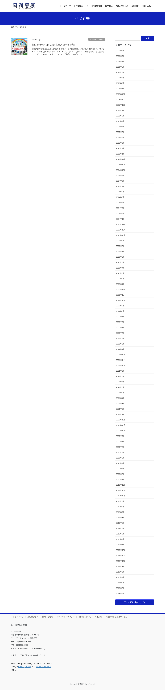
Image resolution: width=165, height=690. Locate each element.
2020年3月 (120, 469)
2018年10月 (121, 561)
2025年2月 (120, 148)
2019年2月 (120, 539)
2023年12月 (121, 224)
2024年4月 (120, 203)
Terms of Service (43, 666)
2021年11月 (121, 360)
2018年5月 (120, 588)
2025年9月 (120, 110)
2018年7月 (120, 577)
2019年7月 (120, 512)
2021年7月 (120, 382)
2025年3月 (120, 143)
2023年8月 (120, 246)
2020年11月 (121, 425)
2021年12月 (121, 355)
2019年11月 (121, 490)
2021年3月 (120, 404)
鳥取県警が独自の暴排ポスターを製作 (53, 44)
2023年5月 (120, 262)
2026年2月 (120, 83)
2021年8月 (120, 376)
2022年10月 (121, 300)
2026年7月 (120, 56)
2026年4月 (120, 72)
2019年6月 (120, 518)
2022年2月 (120, 344)
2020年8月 (120, 442)
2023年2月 (120, 279)
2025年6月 (120, 127)
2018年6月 (120, 583)
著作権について (84, 617)
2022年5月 (120, 328)
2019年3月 (120, 534)
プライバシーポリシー (66, 617)
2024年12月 (121, 159)
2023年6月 (120, 257)
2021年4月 (120, 398)
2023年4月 (120, 268)
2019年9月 (120, 501)
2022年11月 (121, 295)
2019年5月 (120, 523)
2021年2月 (120, 409)
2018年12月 (121, 550)
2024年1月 (120, 219)
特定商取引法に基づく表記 (116, 617)
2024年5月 (120, 197)
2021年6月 (120, 387)
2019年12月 (121, 485)
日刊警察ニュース (96, 39)
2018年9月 (120, 566)
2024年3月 (120, 208)
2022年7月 (120, 317)
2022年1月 (120, 349)
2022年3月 (120, 338)
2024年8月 (120, 181)
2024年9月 (120, 175)
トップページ (18, 617)
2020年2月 (120, 474)
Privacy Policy (24, 666)
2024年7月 (120, 186)
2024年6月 (120, 192)
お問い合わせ (47, 617)
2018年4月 (120, 593)
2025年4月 (120, 137)
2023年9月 (120, 241)
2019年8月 (120, 507)
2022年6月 (120, 322)
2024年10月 (121, 170)
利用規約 (98, 617)
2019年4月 (120, 528)
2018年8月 (120, 572)
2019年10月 (121, 496)
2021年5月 (120, 393)
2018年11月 (121, 555)
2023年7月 (120, 251)
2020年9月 (120, 436)
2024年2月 (120, 214)
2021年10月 (121, 365)
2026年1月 (120, 89)
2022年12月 (121, 290)
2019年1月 (120, 545)
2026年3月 (120, 78)
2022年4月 (120, 333)
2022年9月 (120, 306)
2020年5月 (120, 458)
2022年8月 (120, 311)
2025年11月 (121, 100)
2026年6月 (120, 61)
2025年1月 (120, 154)
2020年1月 (120, 479)
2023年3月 (120, 273)
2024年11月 (121, 165)
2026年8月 (120, 51)
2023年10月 (121, 235)
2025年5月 (120, 132)
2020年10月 (121, 431)
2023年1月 (120, 284)
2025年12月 (121, 94)
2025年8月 (120, 116)
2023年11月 (121, 230)
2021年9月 (120, 371)
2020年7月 (120, 447)
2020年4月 (120, 463)
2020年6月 (120, 452)
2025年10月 (121, 105)
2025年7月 (120, 121)
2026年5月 (120, 67)
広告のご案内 (32, 617)
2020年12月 (121, 420)
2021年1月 (120, 414)
